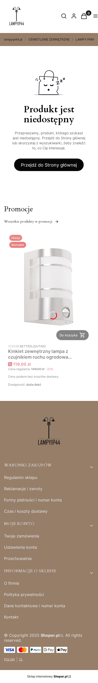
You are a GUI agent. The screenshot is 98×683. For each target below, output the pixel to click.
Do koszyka (68, 335)
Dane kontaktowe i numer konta (34, 605)
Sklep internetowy (47, 676)
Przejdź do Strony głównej (49, 165)
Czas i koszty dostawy (25, 511)
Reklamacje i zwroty (23, 488)
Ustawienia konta (20, 547)
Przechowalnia (18, 558)
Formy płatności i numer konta (33, 499)
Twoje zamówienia (21, 535)
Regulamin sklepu (20, 477)
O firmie (11, 583)
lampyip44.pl (13, 39)
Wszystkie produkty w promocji (28, 221)
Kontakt (11, 616)
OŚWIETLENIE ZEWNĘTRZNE (49, 39)
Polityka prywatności (24, 594)
